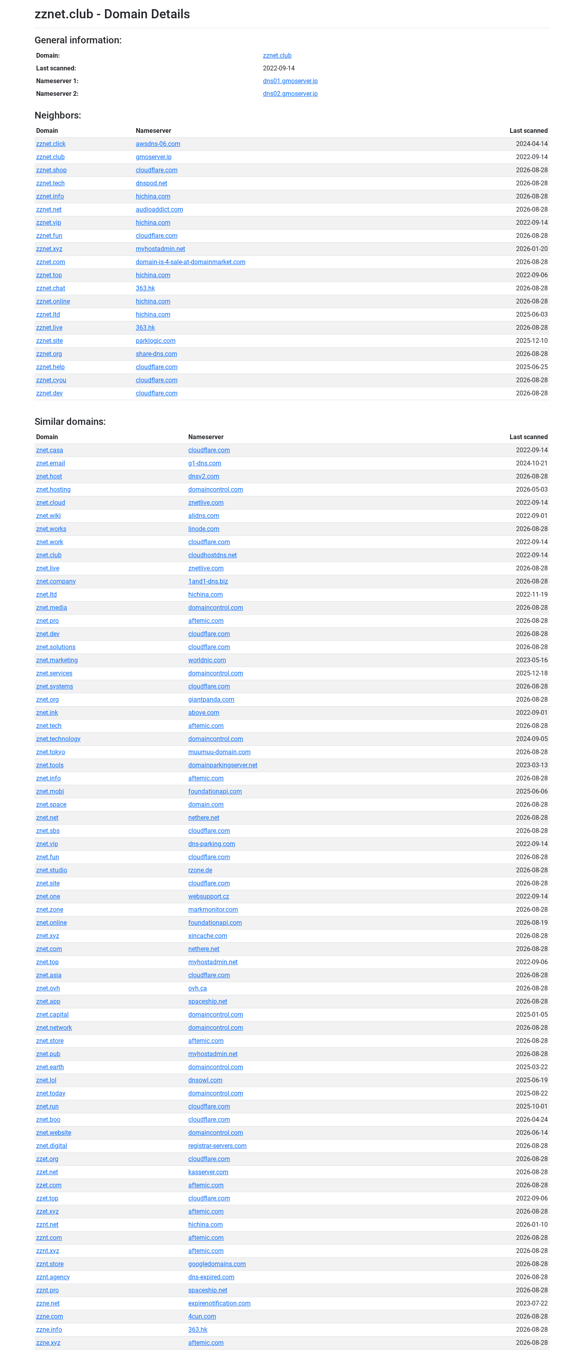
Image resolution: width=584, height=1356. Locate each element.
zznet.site (49, 340)
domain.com (206, 804)
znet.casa (49, 450)
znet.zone (49, 909)
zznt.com (49, 1237)
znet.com (49, 949)
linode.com (203, 529)
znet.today (51, 1093)
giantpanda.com (211, 699)
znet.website (53, 1132)
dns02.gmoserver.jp (290, 93)
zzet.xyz (47, 1211)
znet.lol (46, 1080)
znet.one (48, 896)
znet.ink (47, 712)
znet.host (49, 476)
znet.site (48, 883)
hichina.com (153, 196)
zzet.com (49, 1185)
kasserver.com (208, 1172)
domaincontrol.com (215, 489)
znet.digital (51, 1146)
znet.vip (47, 844)
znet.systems (54, 686)
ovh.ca (197, 988)
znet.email (50, 463)
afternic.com (206, 620)
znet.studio (51, 870)
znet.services (54, 673)
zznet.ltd (48, 314)
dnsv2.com (203, 476)
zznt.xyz (47, 1251)
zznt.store (50, 1264)
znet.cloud (50, 502)
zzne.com (49, 1316)
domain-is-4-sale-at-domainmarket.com (191, 262)
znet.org (47, 699)
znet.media (51, 607)
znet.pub (48, 1054)
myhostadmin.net (160, 249)
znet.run (47, 1106)
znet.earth (50, 1067)
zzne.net (48, 1303)
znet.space (51, 804)
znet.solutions (55, 647)
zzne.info (49, 1329)
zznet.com (50, 262)
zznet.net (49, 209)
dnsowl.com (205, 1080)
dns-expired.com (211, 1277)
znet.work (49, 542)
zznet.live (49, 327)
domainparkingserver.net (222, 765)
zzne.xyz (48, 1342)
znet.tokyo (50, 752)
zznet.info (50, 196)
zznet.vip (48, 222)
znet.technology (58, 739)
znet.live (47, 568)
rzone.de (200, 870)
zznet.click (51, 144)
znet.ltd (46, 594)
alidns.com (203, 515)
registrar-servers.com (217, 1146)
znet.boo (48, 1119)
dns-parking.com (211, 844)
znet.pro (47, 620)
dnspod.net (151, 183)
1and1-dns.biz (208, 581)
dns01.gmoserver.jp (290, 81)
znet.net (47, 817)
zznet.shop (51, 170)
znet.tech (49, 726)
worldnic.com (207, 660)
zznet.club (277, 55)
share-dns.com (156, 354)
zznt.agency (53, 1277)
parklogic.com (156, 340)
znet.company (56, 581)
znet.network (54, 1027)
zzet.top (47, 1198)
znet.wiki (48, 515)
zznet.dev (49, 393)
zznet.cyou (51, 380)
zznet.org (49, 354)
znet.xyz (47, 936)
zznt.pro (47, 1290)
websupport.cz (208, 896)
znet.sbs (48, 831)
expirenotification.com (219, 1303)
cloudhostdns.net (212, 555)
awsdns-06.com (158, 144)
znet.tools (50, 765)
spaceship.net (207, 1001)
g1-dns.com (204, 463)
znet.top (47, 962)
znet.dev (48, 634)
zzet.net (47, 1172)
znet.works (51, 529)
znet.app (48, 1001)
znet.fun (47, 857)
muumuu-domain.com (219, 752)
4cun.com (202, 1316)
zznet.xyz (49, 249)
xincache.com (207, 936)
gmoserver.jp (154, 157)
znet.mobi (50, 791)
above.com (203, 712)
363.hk (145, 288)
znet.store (50, 1041)
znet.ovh (48, 988)
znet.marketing (57, 660)
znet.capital (52, 1014)
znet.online (51, 922)
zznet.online (53, 301)
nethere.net (203, 817)
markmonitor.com (213, 909)
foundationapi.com (215, 791)
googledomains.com (217, 1264)
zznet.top (49, 275)
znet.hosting (53, 489)
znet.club (49, 555)
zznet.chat (50, 288)
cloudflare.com (157, 170)
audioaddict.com (159, 209)
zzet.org (47, 1159)
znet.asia (49, 975)
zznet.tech (50, 183)
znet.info (48, 778)
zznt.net (47, 1224)
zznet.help (50, 367)
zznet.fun (49, 235)
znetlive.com (206, 502)
